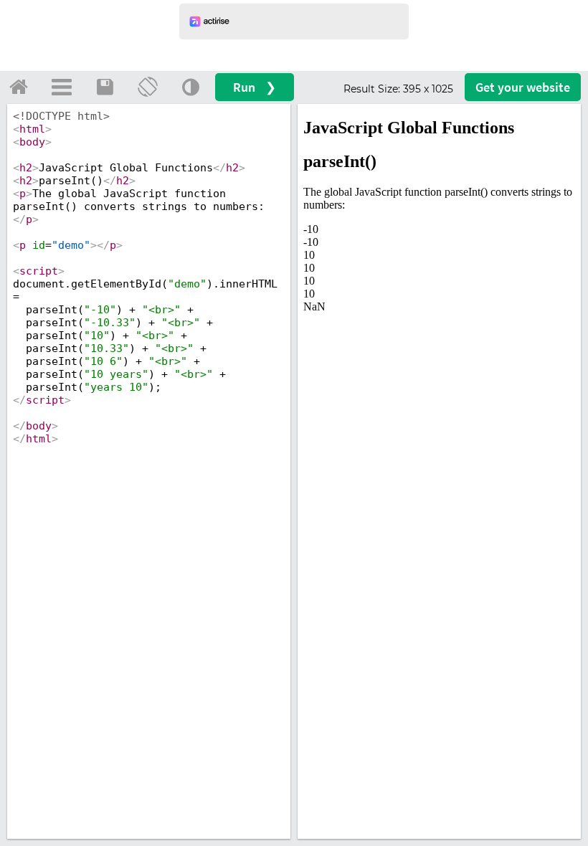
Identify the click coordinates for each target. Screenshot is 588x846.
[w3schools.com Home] (18, 87)
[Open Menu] (61, 87)
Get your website (522, 87)
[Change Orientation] (147, 87)
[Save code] (104, 87)
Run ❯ (254, 87)
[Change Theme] (190, 87)
